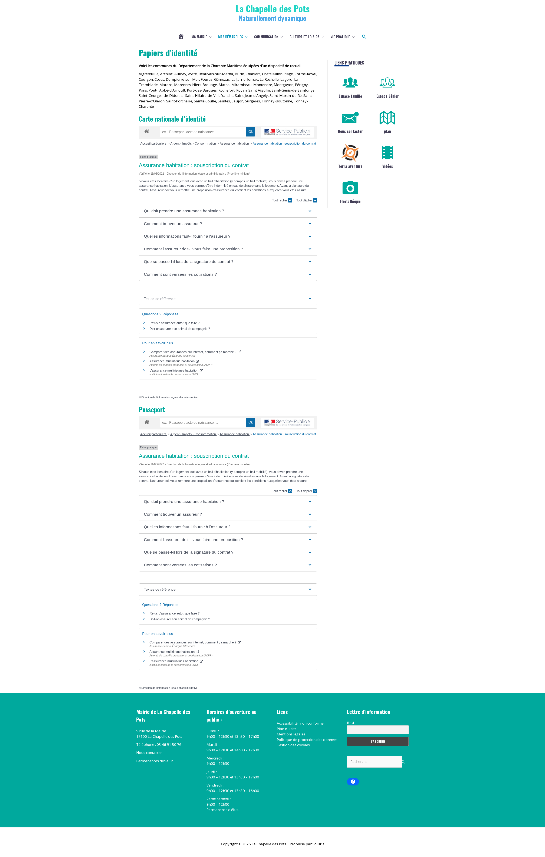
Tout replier (280, 200)
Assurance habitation (235, 143)
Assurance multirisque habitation (172, 361)
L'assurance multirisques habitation (174, 370)
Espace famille (350, 96)
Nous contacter (350, 131)
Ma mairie (199, 36)
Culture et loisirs (305, 36)
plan (387, 131)
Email (350, 723)
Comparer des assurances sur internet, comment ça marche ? (193, 352)
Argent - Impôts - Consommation (193, 143)
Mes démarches (230, 36)
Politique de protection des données (307, 739)
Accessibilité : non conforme (300, 723)
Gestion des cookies (293, 744)
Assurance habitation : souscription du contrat (284, 143)
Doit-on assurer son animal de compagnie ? (179, 328)
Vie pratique (340, 36)
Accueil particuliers (153, 143)
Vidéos (387, 166)
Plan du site (287, 728)
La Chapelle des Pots (273, 8)
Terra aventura (350, 166)
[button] (364, 37)
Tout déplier (304, 200)
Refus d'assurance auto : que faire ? (174, 323)
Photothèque (350, 201)
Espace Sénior (387, 96)
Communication (266, 36)
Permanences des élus (155, 760)
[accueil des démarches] (147, 130)
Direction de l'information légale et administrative (169, 397)
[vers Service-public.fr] (287, 132)
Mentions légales (291, 734)
